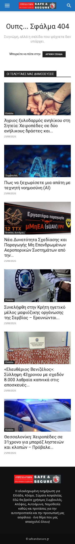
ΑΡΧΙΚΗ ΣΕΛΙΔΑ (54, 54)
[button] (7, 5)
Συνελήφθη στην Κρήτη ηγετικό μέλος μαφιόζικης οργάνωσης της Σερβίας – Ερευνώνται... (34, 312)
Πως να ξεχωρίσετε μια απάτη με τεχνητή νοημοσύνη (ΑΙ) (37, 185)
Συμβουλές (11, 175)
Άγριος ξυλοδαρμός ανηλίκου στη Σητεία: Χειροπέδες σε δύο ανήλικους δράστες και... (37, 125)
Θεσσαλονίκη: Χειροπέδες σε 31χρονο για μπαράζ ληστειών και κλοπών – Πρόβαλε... (34, 442)
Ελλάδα (9, 113)
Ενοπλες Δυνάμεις (15, 232)
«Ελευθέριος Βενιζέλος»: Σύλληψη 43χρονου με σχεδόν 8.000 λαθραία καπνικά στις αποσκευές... (34, 377)
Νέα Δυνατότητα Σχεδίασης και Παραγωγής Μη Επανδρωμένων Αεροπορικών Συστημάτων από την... (35, 247)
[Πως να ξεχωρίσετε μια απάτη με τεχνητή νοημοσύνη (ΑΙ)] (37, 161)
